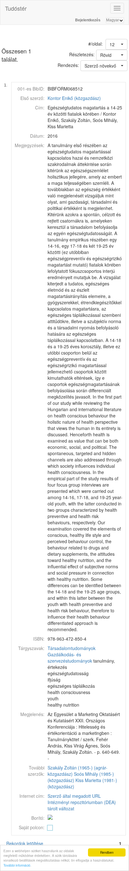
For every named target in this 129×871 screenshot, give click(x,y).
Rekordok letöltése (24, 843)
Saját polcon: (31, 827)
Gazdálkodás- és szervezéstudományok (70, 657)
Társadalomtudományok (71, 648)
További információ (16, 865)
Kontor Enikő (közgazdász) (74, 98)
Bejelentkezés (88, 20)
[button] (116, 44)
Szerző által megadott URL (74, 796)
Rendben (107, 852)
